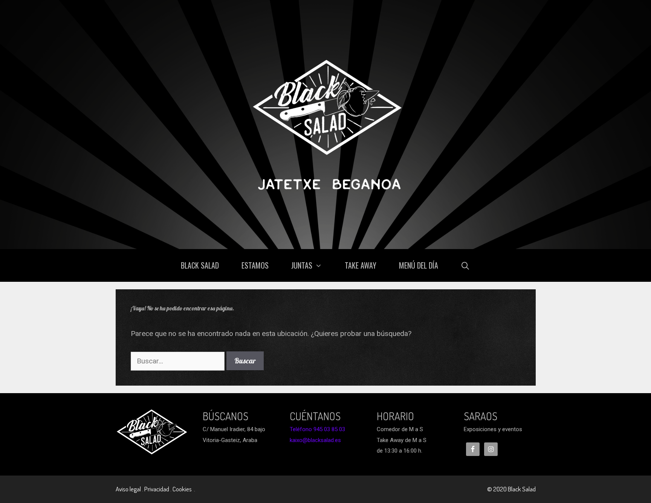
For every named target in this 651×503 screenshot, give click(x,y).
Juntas (301, 265)
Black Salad (200, 265)
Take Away (360, 265)
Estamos (255, 265)
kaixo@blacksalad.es (315, 440)
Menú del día (418, 265)
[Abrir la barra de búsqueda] (465, 265)
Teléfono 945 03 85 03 (317, 429)
